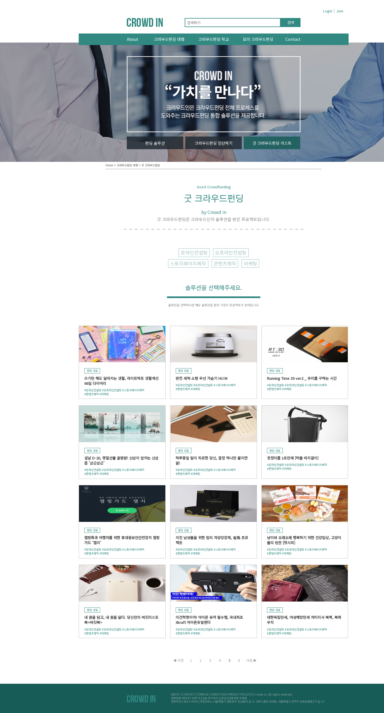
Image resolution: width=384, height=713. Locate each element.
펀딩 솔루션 (155, 143)
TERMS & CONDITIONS (212, 694)
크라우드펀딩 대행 (169, 39)
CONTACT (188, 694)
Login (327, 11)
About (132, 39)
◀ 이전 (178, 660)
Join (339, 11)
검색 (290, 22)
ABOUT (175, 694)
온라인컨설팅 (194, 252)
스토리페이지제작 (188, 263)
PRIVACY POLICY (239, 694)
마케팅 (250, 263)
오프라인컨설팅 (231, 252)
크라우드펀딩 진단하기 (213, 143)
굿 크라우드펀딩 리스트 (272, 143)
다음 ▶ (251, 660)
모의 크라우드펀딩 (258, 39)
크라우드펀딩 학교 (213, 39)
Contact (293, 39)
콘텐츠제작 (225, 263)
